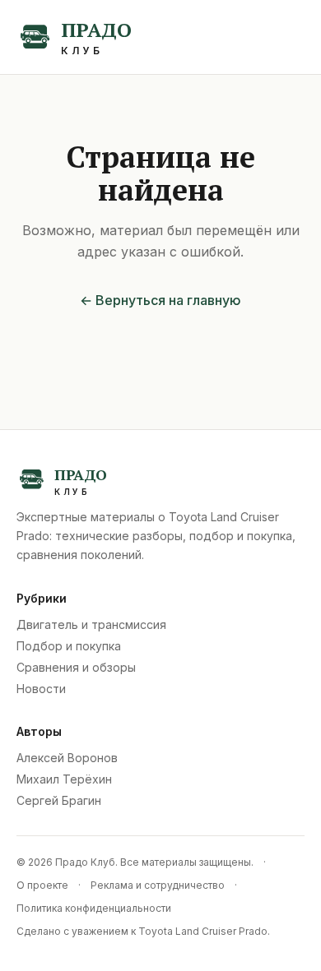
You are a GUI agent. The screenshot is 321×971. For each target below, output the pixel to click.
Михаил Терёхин (64, 779)
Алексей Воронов (67, 758)
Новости (41, 689)
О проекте (42, 885)
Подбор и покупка (68, 646)
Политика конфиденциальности (93, 908)
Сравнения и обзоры (76, 667)
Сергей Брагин (58, 800)
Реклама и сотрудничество (158, 885)
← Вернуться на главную (160, 300)
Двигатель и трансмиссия (91, 624)
